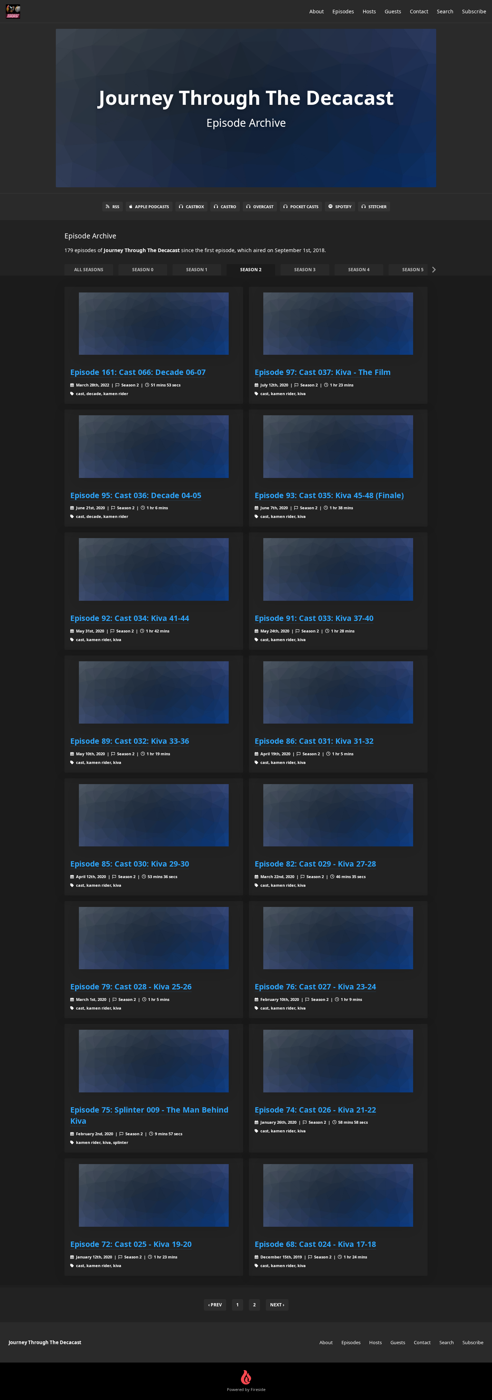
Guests (393, 11)
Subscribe (474, 11)
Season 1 (196, 270)
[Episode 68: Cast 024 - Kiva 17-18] (338, 1195)
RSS (115, 206)
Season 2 (250, 270)
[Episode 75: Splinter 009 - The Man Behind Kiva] (153, 1061)
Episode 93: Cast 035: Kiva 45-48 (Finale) (329, 495)
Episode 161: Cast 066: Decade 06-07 (138, 372)
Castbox (195, 206)
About (316, 11)
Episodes (343, 11)
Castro (228, 206)
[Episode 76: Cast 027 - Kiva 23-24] (338, 938)
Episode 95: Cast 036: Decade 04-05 (135, 495)
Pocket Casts (304, 206)
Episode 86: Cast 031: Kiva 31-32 (314, 740)
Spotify (343, 206)
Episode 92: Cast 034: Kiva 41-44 (129, 618)
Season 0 (142, 270)
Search (445, 11)
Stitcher (377, 206)
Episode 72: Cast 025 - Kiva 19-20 (131, 1244)
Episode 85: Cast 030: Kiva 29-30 (129, 863)
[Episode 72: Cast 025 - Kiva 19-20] (153, 1195)
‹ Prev (215, 1305)
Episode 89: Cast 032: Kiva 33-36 (129, 740)
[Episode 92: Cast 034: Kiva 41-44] (153, 569)
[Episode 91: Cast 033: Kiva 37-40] (338, 569)
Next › (277, 1305)
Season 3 (305, 270)
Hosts (369, 11)
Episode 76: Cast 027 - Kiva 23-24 (315, 986)
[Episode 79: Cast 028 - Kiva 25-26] (153, 938)
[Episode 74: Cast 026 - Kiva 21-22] (338, 1061)
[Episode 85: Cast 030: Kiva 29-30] (153, 815)
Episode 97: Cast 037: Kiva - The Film (323, 372)
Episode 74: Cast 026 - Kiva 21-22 (315, 1109)
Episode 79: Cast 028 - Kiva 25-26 (131, 986)
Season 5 (413, 270)
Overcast (263, 206)
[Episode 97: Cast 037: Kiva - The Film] (338, 323)
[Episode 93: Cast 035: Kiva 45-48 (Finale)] (338, 446)
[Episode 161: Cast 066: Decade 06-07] (153, 323)
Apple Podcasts (152, 206)
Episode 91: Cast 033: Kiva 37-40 (314, 618)
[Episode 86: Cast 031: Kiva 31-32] (338, 692)
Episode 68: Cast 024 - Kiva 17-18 (315, 1244)
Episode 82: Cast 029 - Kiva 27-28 (315, 863)
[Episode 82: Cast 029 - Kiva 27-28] (338, 815)
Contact (419, 11)
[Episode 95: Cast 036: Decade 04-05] (153, 446)
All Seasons (88, 270)
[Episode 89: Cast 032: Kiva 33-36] (153, 692)
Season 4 (359, 270)
